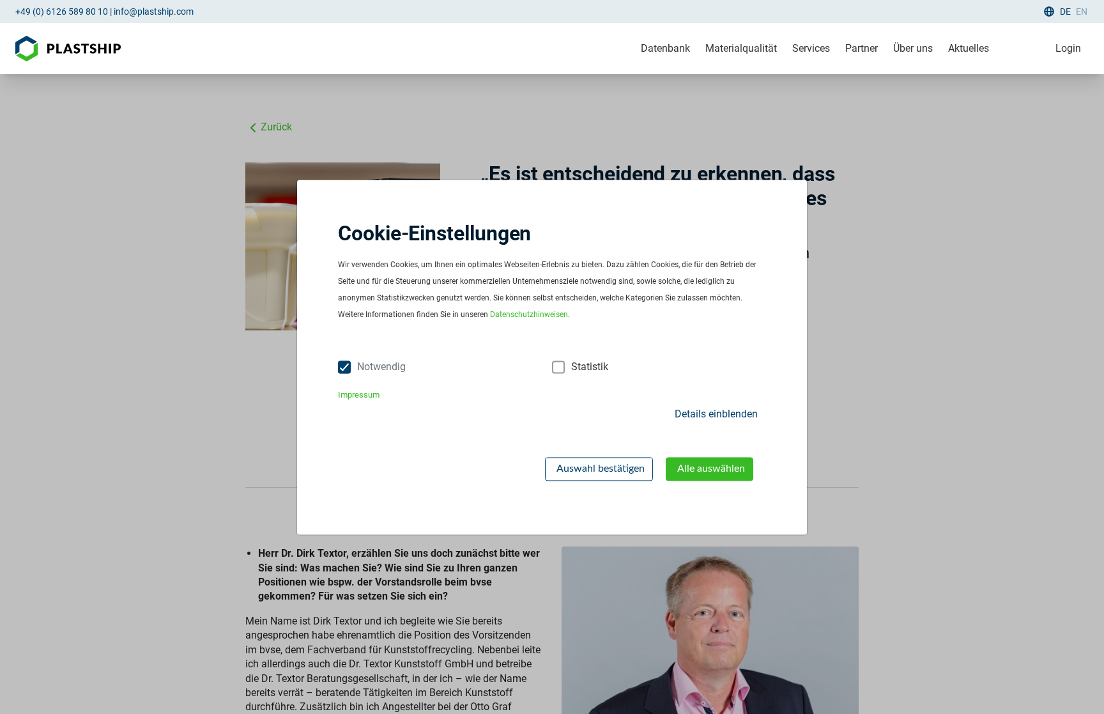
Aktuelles (968, 48)
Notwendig (381, 367)
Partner (861, 48)
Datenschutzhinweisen (529, 314)
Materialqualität (741, 48)
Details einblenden (716, 414)
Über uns (913, 48)
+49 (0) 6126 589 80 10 (61, 11)
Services (811, 48)
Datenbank (665, 48)
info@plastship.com (154, 11)
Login (1068, 48)
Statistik (589, 367)
